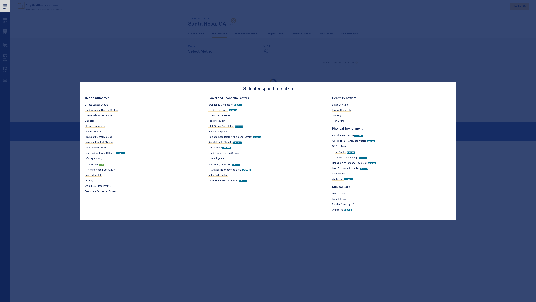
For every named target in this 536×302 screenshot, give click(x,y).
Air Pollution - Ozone (343, 136)
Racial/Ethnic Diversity (220, 142)
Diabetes (89, 121)
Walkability (338, 179)
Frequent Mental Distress (98, 137)
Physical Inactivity (341, 110)
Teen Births (338, 121)
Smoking (337, 116)
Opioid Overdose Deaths (98, 186)
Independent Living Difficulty (100, 153)
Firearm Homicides (95, 126)
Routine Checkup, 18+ (343, 204)
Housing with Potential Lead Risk (349, 163)
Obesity (89, 181)
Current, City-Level (221, 164)
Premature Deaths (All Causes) (101, 191)
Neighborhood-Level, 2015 (102, 170)
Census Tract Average (346, 158)
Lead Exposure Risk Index (345, 168)
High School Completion (221, 126)
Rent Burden (215, 148)
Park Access (338, 174)
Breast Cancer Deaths (96, 105)
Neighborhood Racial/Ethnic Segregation (230, 137)
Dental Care (338, 194)
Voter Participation (218, 175)
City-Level (93, 164)
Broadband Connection (220, 105)
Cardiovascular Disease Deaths (101, 110)
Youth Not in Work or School (223, 181)
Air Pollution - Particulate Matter (349, 141)
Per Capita (340, 152)
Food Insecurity (216, 121)
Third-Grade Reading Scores (223, 153)
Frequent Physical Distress (99, 142)
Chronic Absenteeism (219, 116)
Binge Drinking (340, 105)
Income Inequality (217, 132)
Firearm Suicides (94, 132)
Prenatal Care (339, 199)
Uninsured (337, 210)
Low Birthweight (93, 175)
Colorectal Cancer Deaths (98, 116)
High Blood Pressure (95, 148)
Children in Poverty (218, 110)
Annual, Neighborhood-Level (226, 170)
